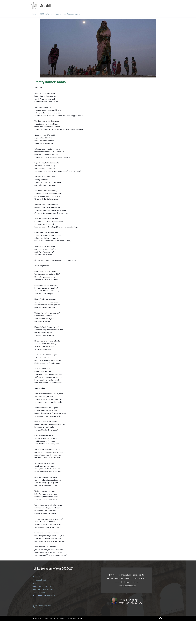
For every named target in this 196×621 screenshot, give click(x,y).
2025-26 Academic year (49, 14)
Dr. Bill (45, 5)
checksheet (50, 596)
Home (34, 14)
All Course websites (72, 14)
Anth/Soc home (39, 593)
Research (36, 577)
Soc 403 (50, 586)
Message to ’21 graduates (43, 589)
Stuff (35, 583)
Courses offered (39, 580)
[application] (60, 14)
